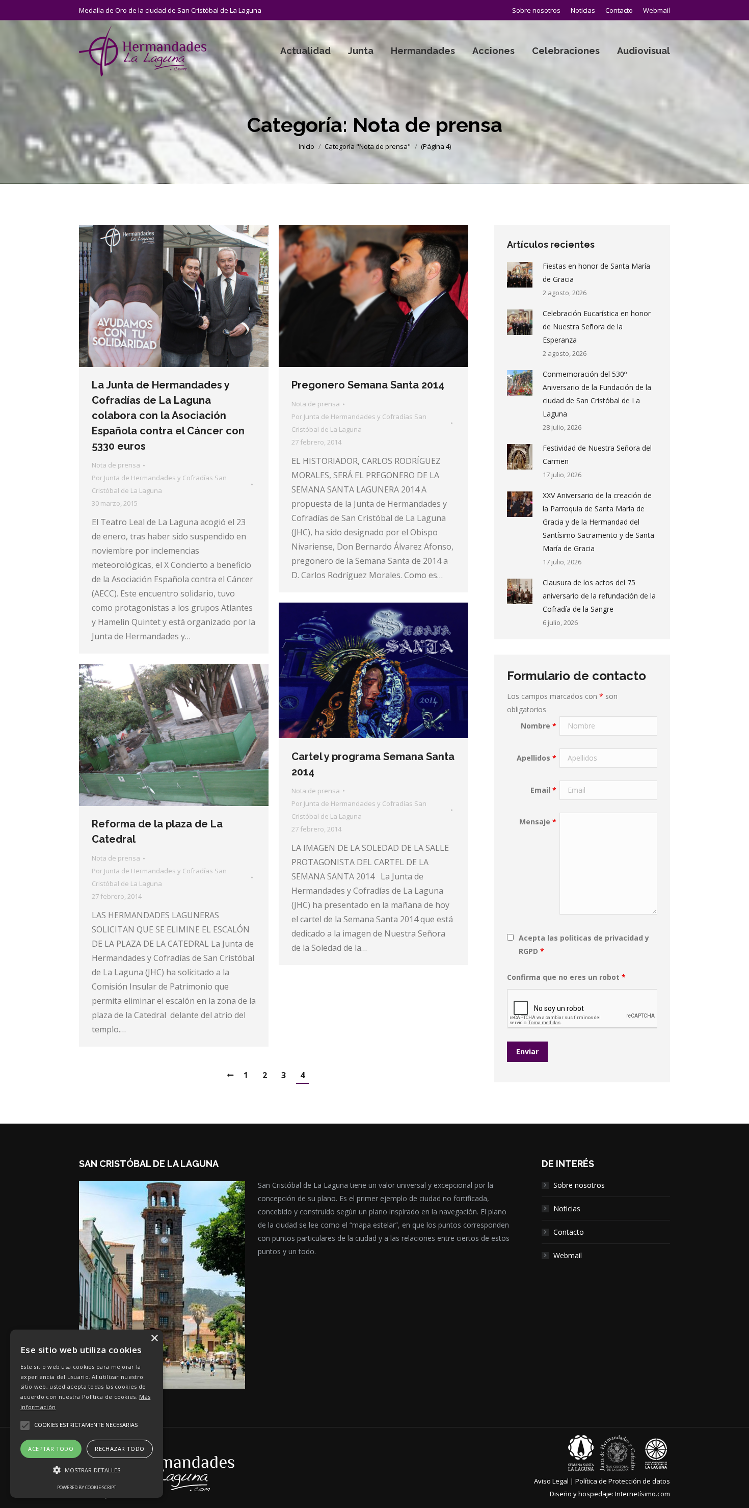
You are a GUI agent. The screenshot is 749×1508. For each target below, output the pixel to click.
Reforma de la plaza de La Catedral (157, 831)
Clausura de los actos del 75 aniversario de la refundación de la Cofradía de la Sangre (599, 596)
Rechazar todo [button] (119, 1448)
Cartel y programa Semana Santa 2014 (372, 764)
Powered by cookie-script (86, 1487)
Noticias (566, 1208)
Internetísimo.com (642, 1493)
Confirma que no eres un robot (566, 977)
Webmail (567, 1255)
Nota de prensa (116, 465)
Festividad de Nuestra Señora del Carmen (597, 454)
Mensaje (537, 821)
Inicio (306, 146)
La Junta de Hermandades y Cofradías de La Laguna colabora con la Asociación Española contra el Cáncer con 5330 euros (168, 415)
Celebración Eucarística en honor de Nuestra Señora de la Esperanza (597, 326)
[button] (86, 1470)
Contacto (568, 1232)
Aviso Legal (551, 1481)
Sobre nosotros (579, 1185)
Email (543, 790)
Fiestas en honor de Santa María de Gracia (596, 272)
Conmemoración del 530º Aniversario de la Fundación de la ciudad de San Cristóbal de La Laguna (597, 394)
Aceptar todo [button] (50, 1448)
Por (159, 484)
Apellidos (536, 758)
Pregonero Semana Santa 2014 (367, 385)
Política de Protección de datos (622, 1481)
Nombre (538, 726)
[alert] (86, 1414)
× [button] (154, 1338)
